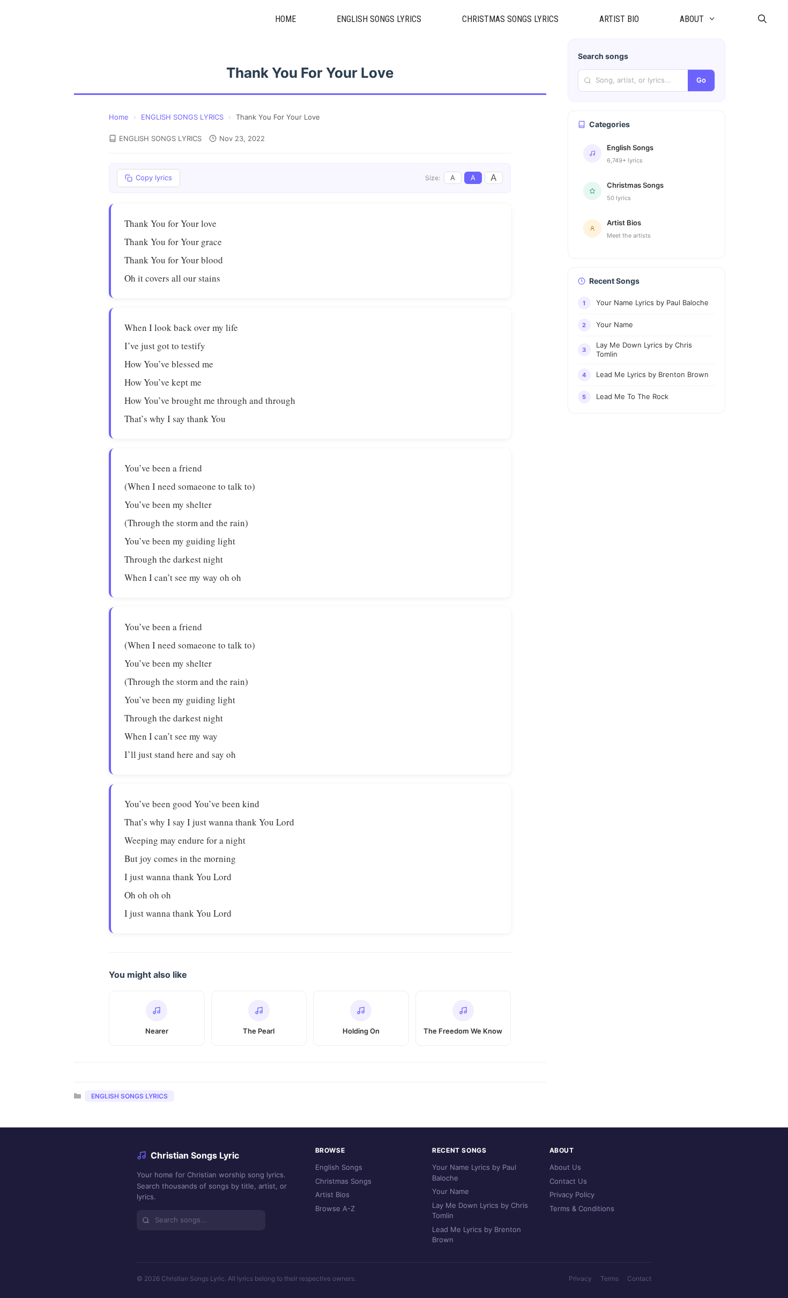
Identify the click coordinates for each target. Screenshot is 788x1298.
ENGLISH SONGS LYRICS (379, 19)
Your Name (450, 1191)
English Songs (338, 1167)
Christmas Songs (343, 1181)
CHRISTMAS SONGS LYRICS (510, 19)
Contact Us (568, 1181)
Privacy (580, 1278)
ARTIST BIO (619, 19)
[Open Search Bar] (762, 19)
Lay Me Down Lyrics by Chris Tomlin (480, 1210)
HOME (285, 19)
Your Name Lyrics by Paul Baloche (474, 1172)
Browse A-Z (335, 1208)
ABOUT (692, 19)
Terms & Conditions (581, 1208)
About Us (565, 1167)
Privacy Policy (571, 1194)
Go (701, 80)
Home (119, 117)
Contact (639, 1278)
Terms (609, 1278)
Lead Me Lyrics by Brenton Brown (476, 1234)
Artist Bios (332, 1194)
